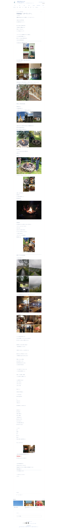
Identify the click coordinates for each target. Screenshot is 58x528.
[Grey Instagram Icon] (43, 3)
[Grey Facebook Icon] (44, 3)
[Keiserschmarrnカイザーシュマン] (29, 503)
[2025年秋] (40, 503)
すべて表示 (43, 499)
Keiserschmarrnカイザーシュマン (29, 507)
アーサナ (33, 7)
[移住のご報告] (18, 503)
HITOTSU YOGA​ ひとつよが (21, 1)
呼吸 (30, 7)
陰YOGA (20, 7)
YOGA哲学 (26, 7)
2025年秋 (37, 507)
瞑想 (28, 7)
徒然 (17, 492)
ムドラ (22, 7)
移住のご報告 (16, 507)
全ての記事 (14, 7)
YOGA (17, 7)
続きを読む (37, 7)
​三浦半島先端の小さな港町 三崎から (20, 2)
